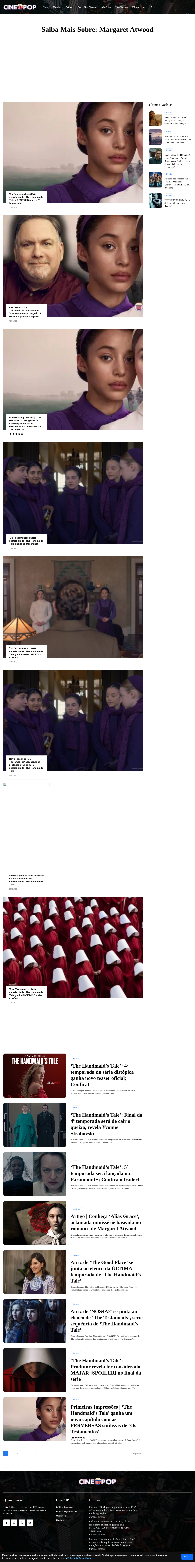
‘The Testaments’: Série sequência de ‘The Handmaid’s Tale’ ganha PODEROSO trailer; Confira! (26, 994)
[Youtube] (30, 1522)
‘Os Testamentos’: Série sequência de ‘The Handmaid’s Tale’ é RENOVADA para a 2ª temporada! (26, 198)
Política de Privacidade (79, 1558)
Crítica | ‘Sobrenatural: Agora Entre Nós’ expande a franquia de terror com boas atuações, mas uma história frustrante (112, 1542)
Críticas (93, 1517)
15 (29, 1454)
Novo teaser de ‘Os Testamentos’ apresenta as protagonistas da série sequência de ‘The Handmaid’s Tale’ (26, 764)
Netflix (168, 132)
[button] (151, 7)
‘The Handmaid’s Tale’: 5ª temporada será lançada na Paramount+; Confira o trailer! (105, 1173)
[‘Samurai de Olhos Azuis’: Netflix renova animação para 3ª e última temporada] (155, 137)
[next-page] (35, 1453)
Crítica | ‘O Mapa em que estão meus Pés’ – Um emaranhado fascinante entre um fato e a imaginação (113, 1510)
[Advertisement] (97, 59)
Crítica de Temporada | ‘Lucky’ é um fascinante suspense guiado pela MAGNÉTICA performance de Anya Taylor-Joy (109, 1526)
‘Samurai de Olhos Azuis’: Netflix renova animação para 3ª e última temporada (177, 139)
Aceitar (187, 1557)
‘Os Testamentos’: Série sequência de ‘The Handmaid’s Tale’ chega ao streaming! (26, 540)
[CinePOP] (20, 7)
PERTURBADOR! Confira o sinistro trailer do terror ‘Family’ (177, 203)
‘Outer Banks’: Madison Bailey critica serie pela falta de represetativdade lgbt (177, 120)
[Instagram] (14, 1522)
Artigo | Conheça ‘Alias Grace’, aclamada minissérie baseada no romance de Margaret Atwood (106, 1222)
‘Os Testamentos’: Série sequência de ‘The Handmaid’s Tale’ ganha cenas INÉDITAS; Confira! (26, 653)
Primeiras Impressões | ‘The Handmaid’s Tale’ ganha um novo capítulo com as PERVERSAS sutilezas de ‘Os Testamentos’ (25, 423)
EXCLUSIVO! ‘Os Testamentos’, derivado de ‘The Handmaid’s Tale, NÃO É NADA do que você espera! (25, 312)
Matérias (76, 1209)
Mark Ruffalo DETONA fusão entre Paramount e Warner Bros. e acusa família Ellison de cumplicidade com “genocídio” (177, 161)
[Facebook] (6, 1522)
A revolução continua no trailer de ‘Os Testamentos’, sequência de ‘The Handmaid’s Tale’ (26, 880)
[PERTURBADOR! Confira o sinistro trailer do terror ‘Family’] (155, 200)
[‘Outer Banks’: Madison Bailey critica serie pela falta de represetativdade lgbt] (155, 118)
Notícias (76, 1058)
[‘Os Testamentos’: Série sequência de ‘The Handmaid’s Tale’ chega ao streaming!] (73, 493)
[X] (22, 1522)
